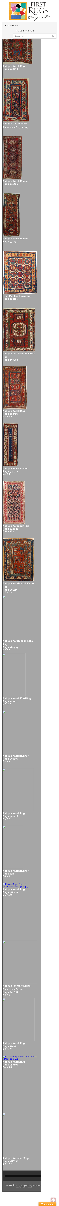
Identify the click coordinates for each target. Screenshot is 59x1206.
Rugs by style (25, 30)
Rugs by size (12, 25)
